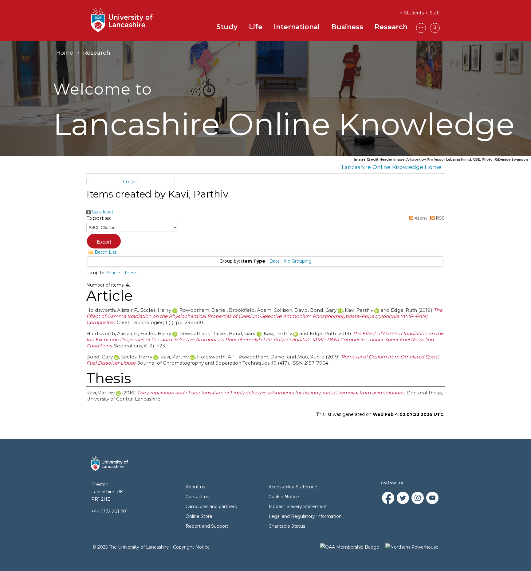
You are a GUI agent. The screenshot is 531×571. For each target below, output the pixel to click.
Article (113, 273)
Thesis (130, 273)
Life (255, 27)
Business (347, 27)
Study (227, 27)
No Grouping (298, 261)
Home (64, 52)
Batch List (104, 252)
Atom (420, 218)
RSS (440, 218)
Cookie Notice (284, 496)
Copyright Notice (191, 547)
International (297, 27)
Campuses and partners (211, 506)
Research (391, 27)
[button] (104, 241)
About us (195, 487)
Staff (435, 13)
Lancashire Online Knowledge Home (392, 167)
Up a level (102, 212)
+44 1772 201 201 (109, 511)
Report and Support (207, 526)
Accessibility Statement (294, 487)
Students (414, 13)
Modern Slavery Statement (298, 506)
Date (274, 261)
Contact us (197, 496)
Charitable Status (287, 526)
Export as (98, 218)
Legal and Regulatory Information (305, 516)
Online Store (199, 516)
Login (130, 181)
